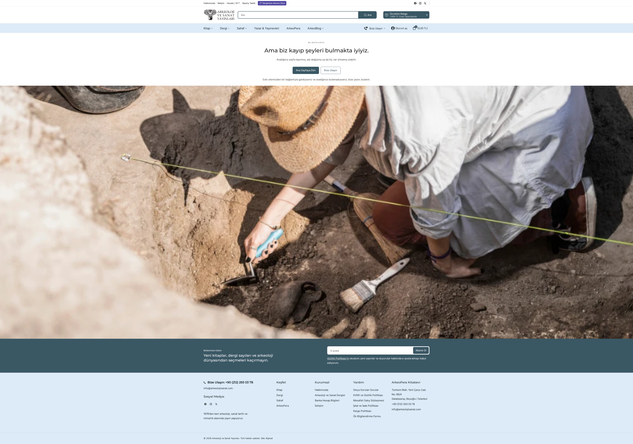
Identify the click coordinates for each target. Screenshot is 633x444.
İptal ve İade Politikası (365, 405)
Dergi (279, 395)
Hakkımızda (321, 389)
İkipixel (269, 438)
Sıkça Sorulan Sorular (366, 389)
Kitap (279, 389)
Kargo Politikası (362, 411)
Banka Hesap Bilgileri (327, 400)
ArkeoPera (282, 405)
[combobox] (307, 15)
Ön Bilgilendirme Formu (367, 416)
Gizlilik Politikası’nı (338, 358)
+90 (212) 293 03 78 (239, 382)
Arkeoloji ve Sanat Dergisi (330, 395)
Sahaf (279, 400)
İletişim (319, 405)
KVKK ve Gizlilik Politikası (368, 395)
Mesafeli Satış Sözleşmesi (368, 400)
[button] (420, 28)
